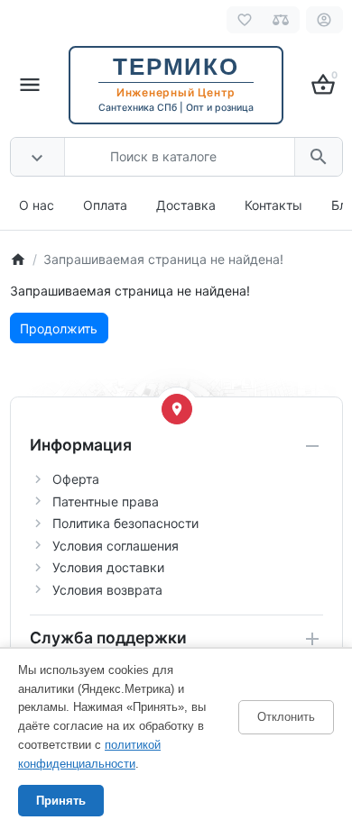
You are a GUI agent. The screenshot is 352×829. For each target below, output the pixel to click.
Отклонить (286, 717)
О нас (36, 205)
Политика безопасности (125, 523)
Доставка (186, 205)
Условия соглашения (115, 545)
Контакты (273, 205)
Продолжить (58, 328)
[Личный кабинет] (324, 19)
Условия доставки (108, 567)
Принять (61, 800)
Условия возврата (107, 589)
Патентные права (105, 501)
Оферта (75, 479)
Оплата (105, 205)
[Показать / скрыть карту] (177, 409)
